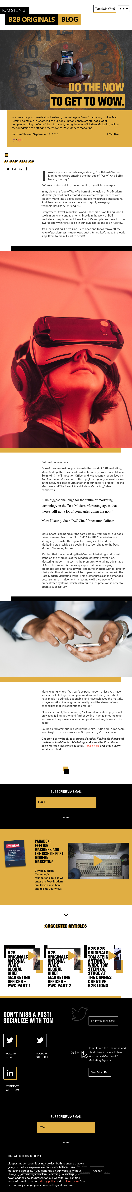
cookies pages (70, 1181)
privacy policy (47, 1181)
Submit (65, 817)
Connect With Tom (12, 1088)
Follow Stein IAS (42, 1055)
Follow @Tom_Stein (103, 1020)
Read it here (92, 745)
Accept (97, 1170)
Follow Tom (11, 1055)
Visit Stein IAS (99, 1072)
